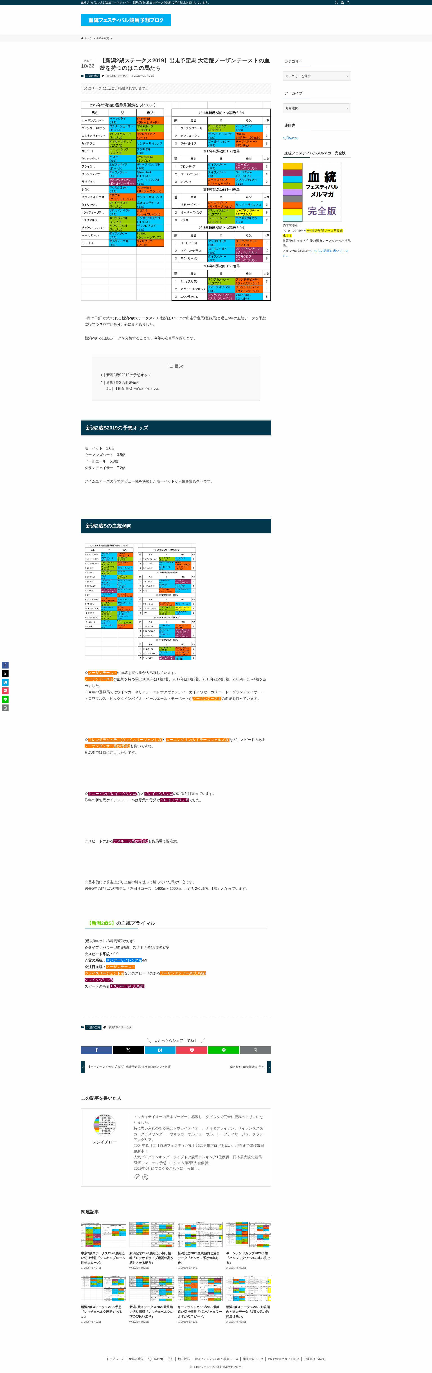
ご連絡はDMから (315, 1359)
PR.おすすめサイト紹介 (283, 1359)
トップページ (115, 1359)
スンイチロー (104, 1142)
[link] (137, 1177)
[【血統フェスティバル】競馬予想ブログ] (126, 20)
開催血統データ (253, 1359)
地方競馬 (184, 1359)
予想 (170, 1359)
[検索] (348, 2)
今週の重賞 (92, 75)
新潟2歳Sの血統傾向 (123, 383)
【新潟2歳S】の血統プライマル (136, 389)
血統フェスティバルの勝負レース (216, 1359)
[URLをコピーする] (255, 1050)
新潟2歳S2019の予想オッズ (128, 375)
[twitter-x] (336, 2)
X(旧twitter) (291, 138)
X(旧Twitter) (155, 1359)
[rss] (342, 2)
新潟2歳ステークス (117, 75)
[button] (96, 1050)
